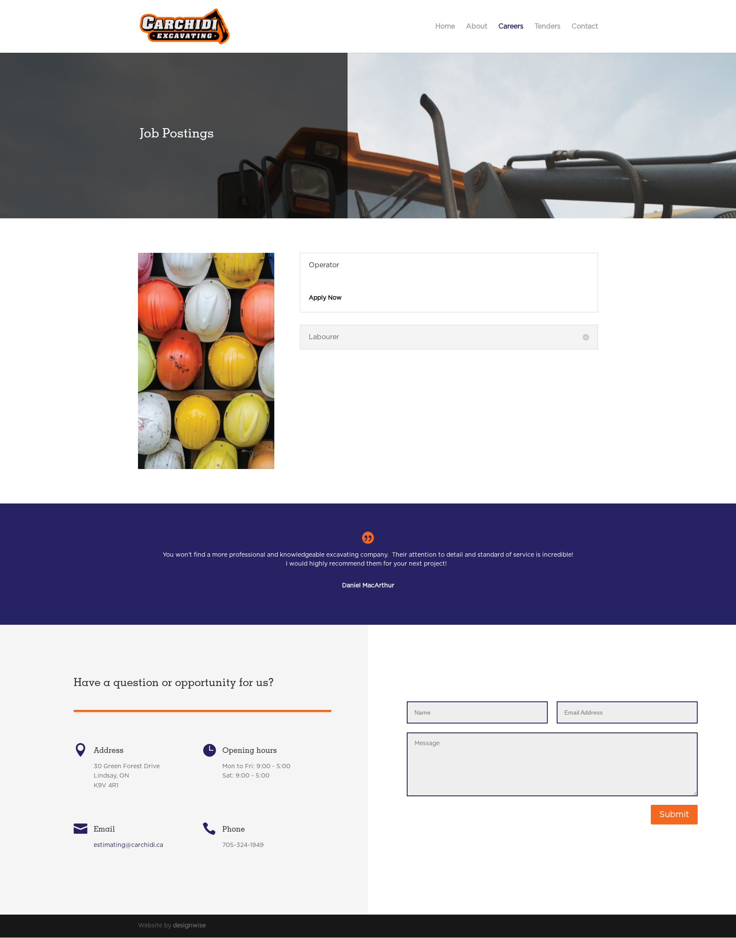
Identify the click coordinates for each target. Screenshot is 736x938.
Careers (510, 26)
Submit (674, 814)
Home (445, 26)
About (476, 26)
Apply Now (325, 298)
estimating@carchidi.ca (128, 845)
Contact (585, 26)
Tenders (548, 26)
